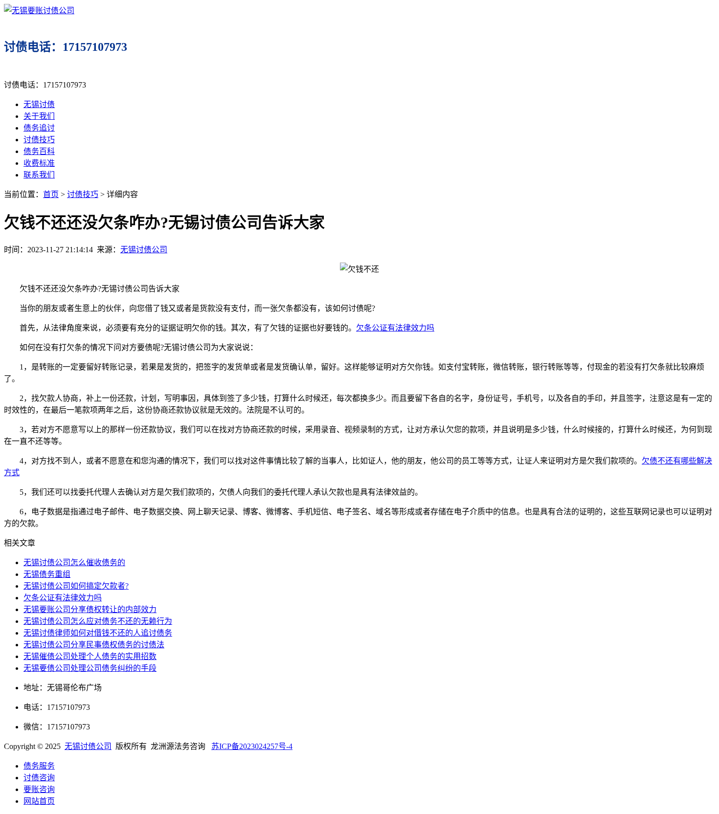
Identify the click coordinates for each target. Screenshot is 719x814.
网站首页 (39, 801)
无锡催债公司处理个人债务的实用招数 (90, 656)
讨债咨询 (39, 777)
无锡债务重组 (46, 574)
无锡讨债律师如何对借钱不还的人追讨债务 (97, 633)
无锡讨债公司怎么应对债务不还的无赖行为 (97, 621)
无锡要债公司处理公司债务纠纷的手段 (90, 668)
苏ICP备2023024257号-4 (251, 746)
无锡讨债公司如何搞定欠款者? (76, 586)
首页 (51, 194)
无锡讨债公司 (143, 249)
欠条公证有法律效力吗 (395, 328)
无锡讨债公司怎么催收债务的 (74, 562)
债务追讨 (39, 128)
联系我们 (39, 175)
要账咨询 (39, 789)
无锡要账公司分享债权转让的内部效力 (90, 609)
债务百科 (39, 151)
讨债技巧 (39, 139)
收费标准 (39, 163)
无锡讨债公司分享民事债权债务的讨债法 (93, 644)
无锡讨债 (39, 104)
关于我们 (39, 116)
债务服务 (39, 766)
